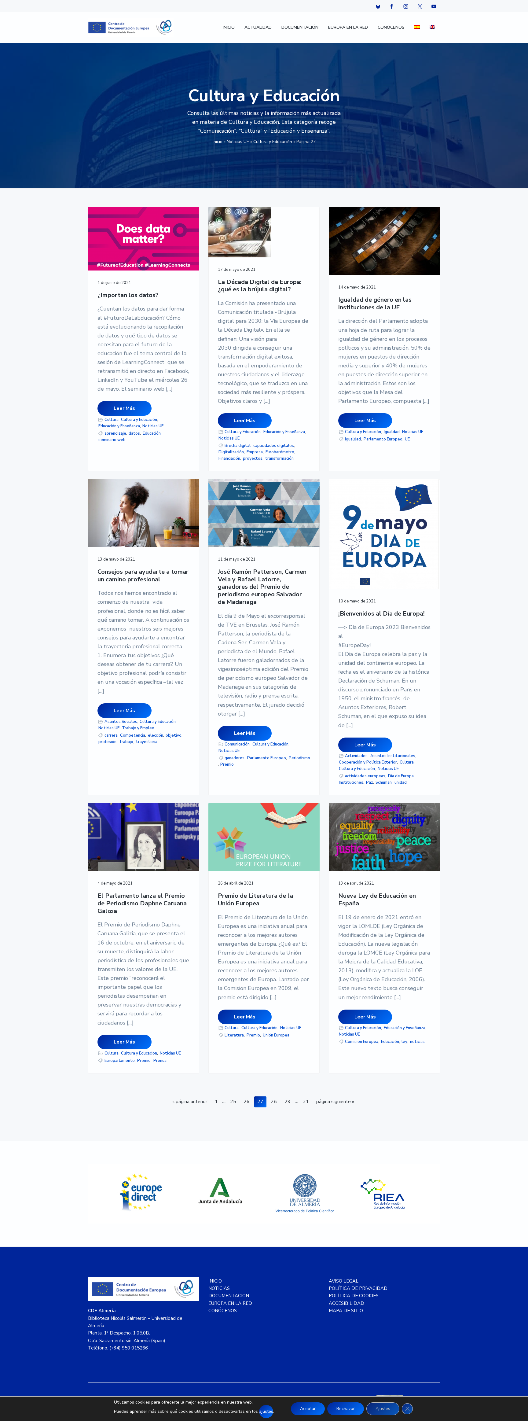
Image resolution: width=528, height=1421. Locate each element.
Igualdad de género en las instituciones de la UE (375, 303)
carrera (111, 735)
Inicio (217, 142)
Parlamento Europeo (383, 439)
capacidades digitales (273, 445)
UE (407, 439)
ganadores (234, 758)
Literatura (234, 1035)
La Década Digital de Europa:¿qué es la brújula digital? (260, 285)
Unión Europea (276, 1035)
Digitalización (231, 452)
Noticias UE (238, 142)
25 (234, 1101)
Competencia (132, 735)
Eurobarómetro (280, 452)
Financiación (229, 458)
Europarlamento (120, 1060)
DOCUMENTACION (228, 1296)
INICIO (215, 1281)
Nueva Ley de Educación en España (377, 899)
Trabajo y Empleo (138, 728)
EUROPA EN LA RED (230, 1303)
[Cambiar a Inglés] (432, 27)
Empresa (255, 452)
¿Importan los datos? (128, 295)
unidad (400, 782)
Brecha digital (238, 445)
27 (261, 1101)
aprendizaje (115, 433)
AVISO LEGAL (343, 1281)
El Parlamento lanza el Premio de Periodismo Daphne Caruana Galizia (142, 903)
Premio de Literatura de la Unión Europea (255, 899)
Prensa (160, 1060)
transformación (279, 458)
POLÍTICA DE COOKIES (354, 1296)
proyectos (252, 458)
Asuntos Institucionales (392, 756)
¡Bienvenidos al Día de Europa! (381, 614)
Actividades (356, 756)
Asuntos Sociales (121, 721)
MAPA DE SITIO (346, 1311)
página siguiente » (335, 1102)
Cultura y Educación (272, 142)
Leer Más (124, 408)
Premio (227, 764)
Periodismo (299, 758)
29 (289, 1101)
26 (248, 1101)
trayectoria (146, 742)
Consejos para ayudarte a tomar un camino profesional (143, 575)
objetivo (174, 735)
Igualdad (392, 432)
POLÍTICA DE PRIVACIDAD (358, 1288)
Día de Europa (401, 776)
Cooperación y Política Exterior (368, 762)
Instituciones (351, 782)
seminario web (112, 440)
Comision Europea (361, 1041)
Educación (152, 433)
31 (307, 1101)
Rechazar (345, 1409)
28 (275, 1101)
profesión (107, 742)
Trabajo (126, 742)
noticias (417, 1041)
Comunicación (237, 744)
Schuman (384, 782)
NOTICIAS (219, 1288)
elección (155, 735)
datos (134, 433)
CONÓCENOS (222, 1311)
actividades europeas (365, 776)
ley (404, 1041)
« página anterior (189, 1102)
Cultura (112, 419)
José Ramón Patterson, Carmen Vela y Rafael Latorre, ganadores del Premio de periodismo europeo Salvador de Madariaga (262, 587)
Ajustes (383, 1409)
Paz (369, 782)
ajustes (266, 1411)
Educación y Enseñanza (119, 426)
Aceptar (308, 1409)
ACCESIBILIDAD (346, 1303)
